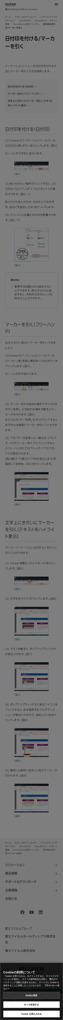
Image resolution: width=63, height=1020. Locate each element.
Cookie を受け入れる (31, 1014)
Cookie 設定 (31, 995)
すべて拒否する (31, 1004)
